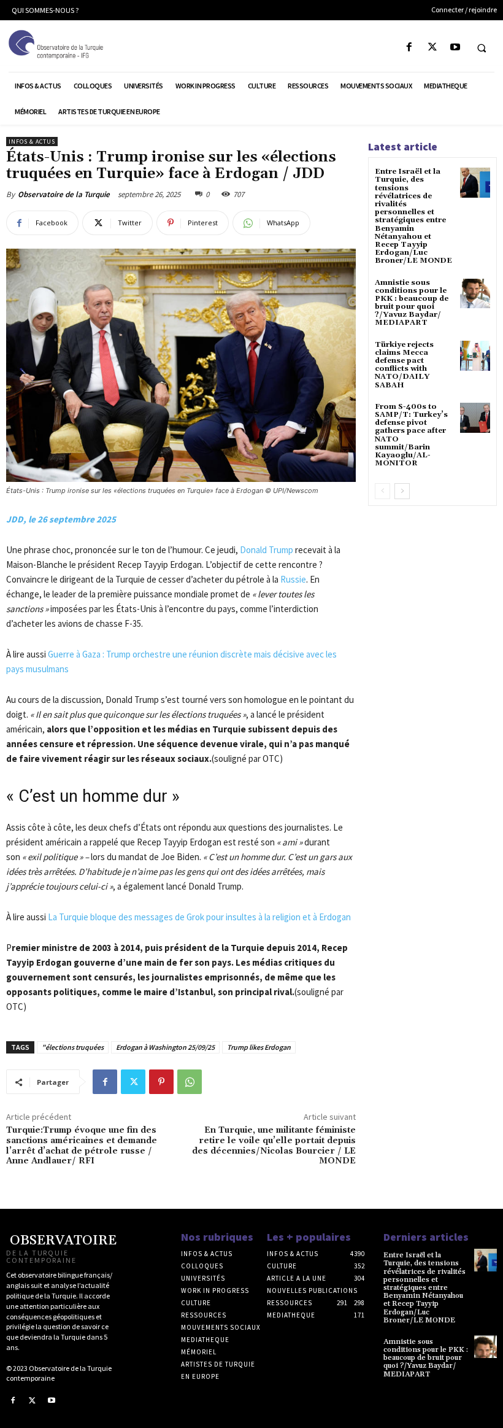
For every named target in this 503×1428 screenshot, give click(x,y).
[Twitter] (432, 47)
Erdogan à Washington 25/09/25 (165, 1047)
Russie (293, 579)
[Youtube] (455, 47)
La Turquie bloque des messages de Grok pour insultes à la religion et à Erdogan (199, 917)
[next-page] (402, 491)
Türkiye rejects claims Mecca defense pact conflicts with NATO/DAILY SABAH (404, 365)
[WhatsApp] (189, 1081)
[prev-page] (382, 491)
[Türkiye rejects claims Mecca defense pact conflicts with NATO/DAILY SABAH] (475, 356)
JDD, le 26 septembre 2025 (61, 519)
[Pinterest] (161, 1081)
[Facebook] (409, 47)
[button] (481, 48)
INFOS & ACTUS (32, 142)
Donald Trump (266, 550)
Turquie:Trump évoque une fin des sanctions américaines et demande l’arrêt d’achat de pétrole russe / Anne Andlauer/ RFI (81, 1145)
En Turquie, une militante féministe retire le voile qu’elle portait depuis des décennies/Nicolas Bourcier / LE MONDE (274, 1145)
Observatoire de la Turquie (64, 194)
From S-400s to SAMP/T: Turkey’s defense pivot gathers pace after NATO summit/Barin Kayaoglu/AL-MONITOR (411, 435)
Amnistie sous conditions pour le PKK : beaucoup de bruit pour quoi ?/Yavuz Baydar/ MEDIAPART (411, 303)
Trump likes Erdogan (259, 1047)
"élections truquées (73, 1047)
